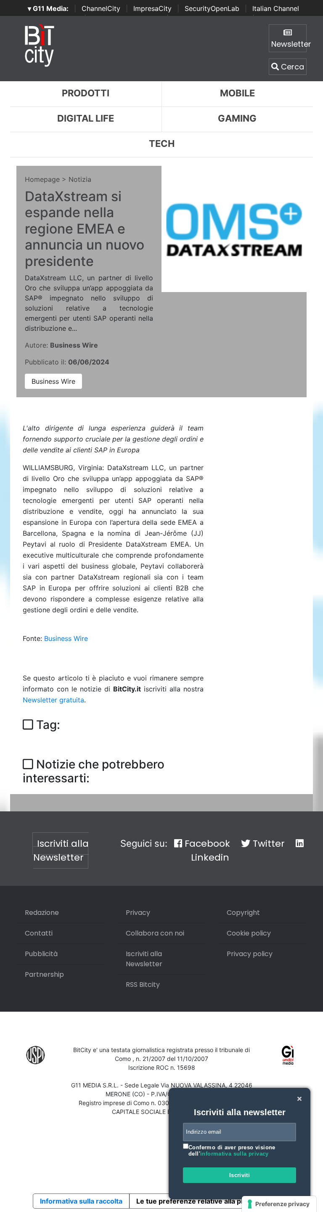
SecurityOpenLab (212, 8)
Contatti (39, 933)
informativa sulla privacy (234, 1154)
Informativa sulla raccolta (81, 1201)
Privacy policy (250, 954)
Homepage (42, 179)
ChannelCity (101, 8)
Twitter (267, 843)
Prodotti (85, 93)
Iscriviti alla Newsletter (61, 850)
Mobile (237, 93)
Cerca (291, 66)
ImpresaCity (152, 8)
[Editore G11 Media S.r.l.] (288, 1054)
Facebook (206, 843)
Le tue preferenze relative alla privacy (198, 1201)
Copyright (243, 912)
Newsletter (289, 44)
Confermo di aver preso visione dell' (231, 1150)
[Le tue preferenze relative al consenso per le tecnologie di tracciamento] (279, 1204)
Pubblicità (41, 954)
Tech (162, 143)
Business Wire (53, 381)
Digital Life (85, 118)
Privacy (138, 912)
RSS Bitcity (143, 984)
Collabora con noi (155, 933)
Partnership (44, 974)
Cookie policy (249, 933)
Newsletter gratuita (53, 700)
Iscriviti (239, 1175)
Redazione (42, 912)
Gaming (237, 118)
